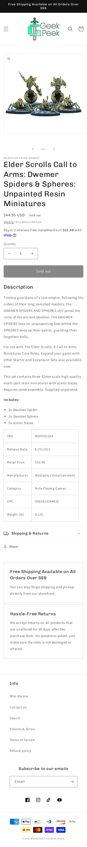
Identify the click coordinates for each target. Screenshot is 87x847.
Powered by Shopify (54, 838)
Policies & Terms (22, 729)
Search (15, 718)
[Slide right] (54, 149)
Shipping (9, 222)
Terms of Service (22, 740)
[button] (6, 29)
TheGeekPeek (37, 838)
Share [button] (13, 546)
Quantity (10, 244)
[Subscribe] (71, 781)
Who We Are (19, 696)
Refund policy (20, 751)
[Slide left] (33, 149)
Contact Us (18, 707)
